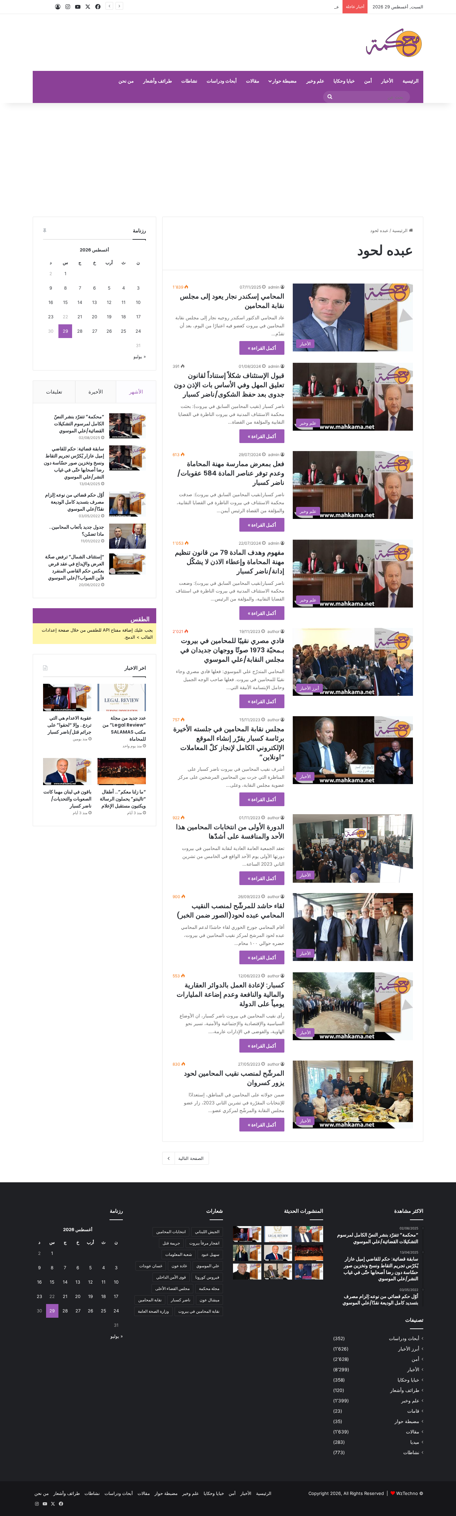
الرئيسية (411, 81)
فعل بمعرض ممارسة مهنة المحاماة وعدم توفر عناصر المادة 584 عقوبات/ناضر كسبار (230, 473)
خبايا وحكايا (344, 81)
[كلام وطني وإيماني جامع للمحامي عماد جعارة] (247, 1272)
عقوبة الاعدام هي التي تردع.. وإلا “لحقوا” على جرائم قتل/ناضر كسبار (275, 6)
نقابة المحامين (150, 1299)
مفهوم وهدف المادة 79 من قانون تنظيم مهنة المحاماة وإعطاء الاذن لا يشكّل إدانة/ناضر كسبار (229, 562)
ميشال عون (209, 1299)
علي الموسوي (207, 1265)
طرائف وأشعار (157, 81)
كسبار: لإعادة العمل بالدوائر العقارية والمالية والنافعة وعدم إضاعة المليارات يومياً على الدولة (230, 994)
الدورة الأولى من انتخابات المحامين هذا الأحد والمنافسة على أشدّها (230, 831)
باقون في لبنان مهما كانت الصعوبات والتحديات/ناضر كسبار (67, 798)
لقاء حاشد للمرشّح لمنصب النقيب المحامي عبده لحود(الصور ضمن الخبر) (230, 910)
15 (65, 302)
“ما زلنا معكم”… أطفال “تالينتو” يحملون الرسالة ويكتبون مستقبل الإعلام (123, 798)
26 (109, 331)
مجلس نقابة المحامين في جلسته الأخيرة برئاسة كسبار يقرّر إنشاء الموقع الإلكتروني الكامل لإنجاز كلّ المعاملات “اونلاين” (228, 743)
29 (65, 331)
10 (138, 302)
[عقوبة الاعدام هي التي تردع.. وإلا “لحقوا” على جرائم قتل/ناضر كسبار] (67, 697)
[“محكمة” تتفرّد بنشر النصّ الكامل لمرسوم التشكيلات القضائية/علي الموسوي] (127, 425)
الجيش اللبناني (207, 1231)
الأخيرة (95, 392)
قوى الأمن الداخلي (171, 1277)
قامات (413, 1411)
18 (123, 316)
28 (79, 331)
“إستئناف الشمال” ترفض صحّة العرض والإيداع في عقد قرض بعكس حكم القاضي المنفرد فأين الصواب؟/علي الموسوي (74, 567)
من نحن (126, 81)
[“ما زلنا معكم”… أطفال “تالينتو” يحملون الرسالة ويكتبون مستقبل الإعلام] (121, 771)
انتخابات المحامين (171, 1231)
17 (138, 316)
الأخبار (387, 81)
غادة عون (179, 1265)
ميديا (414, 1442)
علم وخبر (315, 81)
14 (79, 302)
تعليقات (54, 392)
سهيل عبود (210, 1254)
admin (273, 287)
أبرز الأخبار (408, 1348)
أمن (368, 81)
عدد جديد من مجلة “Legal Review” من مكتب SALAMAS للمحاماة (124, 728)
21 (79, 316)
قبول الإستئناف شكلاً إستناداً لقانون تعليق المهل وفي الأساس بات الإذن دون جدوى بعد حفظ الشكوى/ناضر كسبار (229, 385)
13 (94, 302)
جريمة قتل (171, 1243)
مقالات (252, 81)
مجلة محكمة (209, 1288)
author (273, 631)
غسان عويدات (150, 1265)
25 (123, 331)
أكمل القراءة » (262, 348)
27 (94, 331)
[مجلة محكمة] (393, 42)
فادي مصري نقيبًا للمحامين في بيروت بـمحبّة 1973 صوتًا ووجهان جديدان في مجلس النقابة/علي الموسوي (232, 650)
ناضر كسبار (180, 1299)
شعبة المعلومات (178, 1254)
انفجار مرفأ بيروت (204, 1243)
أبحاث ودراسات (222, 81)
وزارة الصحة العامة (153, 1311)
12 (109, 302)
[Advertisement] (228, 160)
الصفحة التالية (191, 1158)
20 (94, 316)
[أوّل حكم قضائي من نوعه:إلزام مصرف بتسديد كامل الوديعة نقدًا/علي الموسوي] (127, 504)
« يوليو (140, 356)
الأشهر (136, 392)
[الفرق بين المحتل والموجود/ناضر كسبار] (278, 1272)
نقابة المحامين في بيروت (198, 1311)
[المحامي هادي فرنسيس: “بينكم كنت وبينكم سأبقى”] (309, 1272)
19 (109, 316)
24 (138, 331)
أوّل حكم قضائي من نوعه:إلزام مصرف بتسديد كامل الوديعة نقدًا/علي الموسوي (74, 502)
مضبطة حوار (284, 81)
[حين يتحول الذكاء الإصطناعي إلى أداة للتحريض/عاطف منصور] (309, 1234)
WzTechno (407, 1493)
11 (124, 302)
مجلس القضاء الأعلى (172, 1288)
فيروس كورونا (207, 1277)
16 (50, 302)
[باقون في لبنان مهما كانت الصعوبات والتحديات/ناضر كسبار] (67, 771)
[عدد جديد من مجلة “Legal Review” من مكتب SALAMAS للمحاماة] (121, 697)
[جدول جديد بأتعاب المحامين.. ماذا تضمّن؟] (127, 536)
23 (50, 316)
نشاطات (189, 81)
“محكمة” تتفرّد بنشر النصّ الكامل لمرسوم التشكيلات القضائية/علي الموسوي (79, 423)
